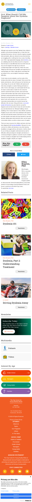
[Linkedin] (27, 471)
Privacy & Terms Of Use (16, 419)
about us (16, 424)
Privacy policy (16, 491)
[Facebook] (5, 471)
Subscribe (10, 331)
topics (16, 426)
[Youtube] (20, 471)
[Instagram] (12, 471)
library (16, 431)
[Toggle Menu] (29, 4)
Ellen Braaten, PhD (8, 43)
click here (11, 188)
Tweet (24, 154)
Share (9, 154)
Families (9, 391)
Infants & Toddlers (16, 439)
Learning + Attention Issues (12, 47)
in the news (16, 433)
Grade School (9, 45)
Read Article (21, 228)
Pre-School (16, 442)
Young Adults (11, 385)
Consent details (4, 491)
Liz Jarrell (5, 300)
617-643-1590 (16, 407)
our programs (16, 428)
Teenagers (10, 379)
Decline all (16, 497)
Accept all (16, 494)
